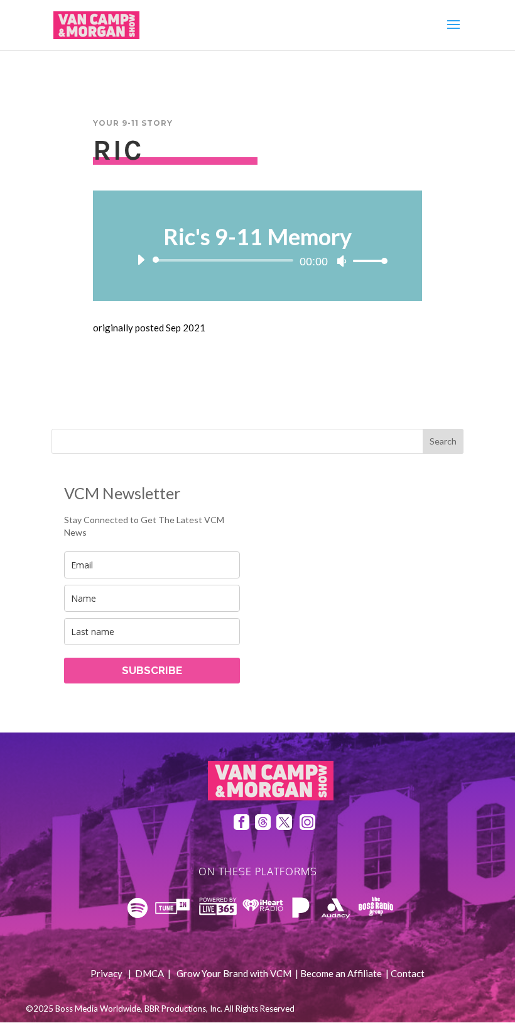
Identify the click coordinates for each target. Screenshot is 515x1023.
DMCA (149, 973)
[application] (258, 260)
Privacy (106, 973)
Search (443, 441)
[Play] (141, 260)
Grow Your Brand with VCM (233, 973)
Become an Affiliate (341, 973)
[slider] (366, 261)
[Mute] (341, 261)
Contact (408, 973)
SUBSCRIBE (152, 670)
